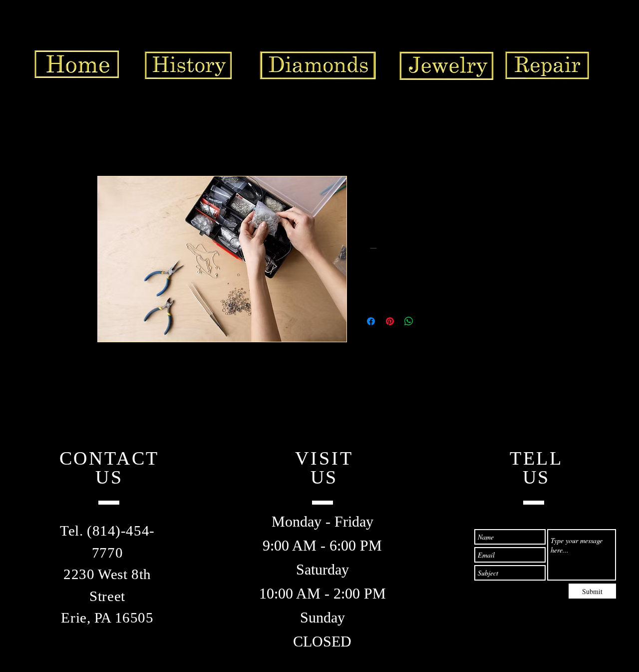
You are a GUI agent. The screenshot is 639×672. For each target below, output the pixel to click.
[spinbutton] (387, 248)
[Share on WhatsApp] (409, 321)
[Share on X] (428, 321)
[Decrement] (372, 248)
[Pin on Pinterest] (390, 321)
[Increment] (402, 248)
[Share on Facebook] (371, 321)
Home (107, 139)
